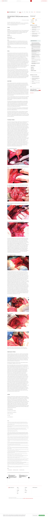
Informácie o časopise (33, 70)
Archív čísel (32, 67)
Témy (17, 493)
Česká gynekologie (33, 65)
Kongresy (26, 487)
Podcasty (26, 490)
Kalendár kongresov (35, 487)
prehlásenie (24, 498)
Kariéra (25, 492)
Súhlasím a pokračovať (41, 515)
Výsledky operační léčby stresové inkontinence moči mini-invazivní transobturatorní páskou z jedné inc (36, 48)
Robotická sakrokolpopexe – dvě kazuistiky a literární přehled (36, 57)
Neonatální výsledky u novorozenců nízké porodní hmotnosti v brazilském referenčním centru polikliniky (23, 476)
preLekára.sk (12, 487)
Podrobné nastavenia (35, 515)
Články (17, 487)
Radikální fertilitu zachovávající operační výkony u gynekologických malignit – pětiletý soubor (36, 46)
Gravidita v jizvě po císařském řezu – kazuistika (36, 60)
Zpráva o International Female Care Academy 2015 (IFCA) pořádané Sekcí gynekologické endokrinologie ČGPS (36, 63)
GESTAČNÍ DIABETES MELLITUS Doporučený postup (34, 61)
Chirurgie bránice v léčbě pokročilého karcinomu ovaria (36, 44)
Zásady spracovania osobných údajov (29, 498)
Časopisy (18, 490)
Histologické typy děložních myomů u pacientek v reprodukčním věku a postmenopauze (36, 54)
